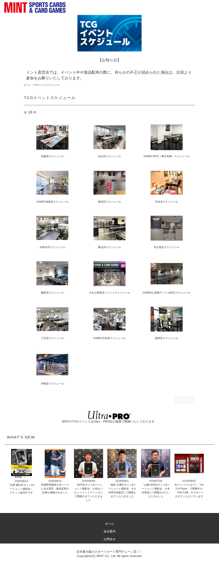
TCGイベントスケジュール (46, 85)
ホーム (27, 85)
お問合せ (109, 539)
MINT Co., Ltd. (106, 556)
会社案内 (109, 531)
